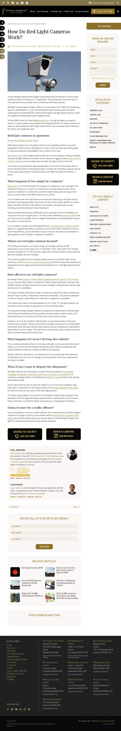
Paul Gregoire (19, 46)
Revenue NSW (69, 215)
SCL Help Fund (96, 127)
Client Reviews (96, 220)
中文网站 (93, 250)
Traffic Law (68, 11)
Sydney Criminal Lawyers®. (33, 493)
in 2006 (31, 110)
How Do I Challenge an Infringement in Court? (66, 583)
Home (10, 24)
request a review (53, 377)
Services (93, 119)
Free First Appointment (100, 224)
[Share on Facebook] (2, 22)
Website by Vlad (108, 724)
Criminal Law (56, 11)
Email (12, 478)
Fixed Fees (94, 211)
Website (19, 478)
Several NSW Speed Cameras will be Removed (31, 583)
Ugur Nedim (32, 46)
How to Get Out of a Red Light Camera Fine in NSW (65, 570)
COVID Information (99, 136)
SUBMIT (102, 85)
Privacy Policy (11, 721)
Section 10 (94, 246)
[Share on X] (2, 28)
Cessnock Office (53, 699)
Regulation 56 (14, 186)
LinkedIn (30, 497)
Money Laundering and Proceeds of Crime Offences (102, 141)
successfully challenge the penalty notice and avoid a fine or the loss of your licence (40, 373)
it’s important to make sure (62, 226)
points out (43, 120)
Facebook (22, 497)
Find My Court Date (99, 241)
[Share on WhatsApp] (2, 39)
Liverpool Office (103, 641)
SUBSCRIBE (44, 546)
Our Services (42, 11)
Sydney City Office (54, 641)
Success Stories (82, 11)
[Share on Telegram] (2, 45)
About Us (94, 207)
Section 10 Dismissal (99, 123)
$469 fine (33, 189)
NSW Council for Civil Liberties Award (47, 456)
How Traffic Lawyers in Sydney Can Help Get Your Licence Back (67, 595)
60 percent (16, 155)
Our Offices (95, 228)
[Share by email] (2, 51)
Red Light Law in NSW (32, 568)
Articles (16, 24)
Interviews (95, 132)
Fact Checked (70, 46)
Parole (93, 147)
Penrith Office (102, 662)
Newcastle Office (79, 662)
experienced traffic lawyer (67, 387)
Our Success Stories (99, 216)
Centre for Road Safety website (37, 262)
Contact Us (95, 233)
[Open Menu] (118, 11)
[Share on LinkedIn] (2, 34)
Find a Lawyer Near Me (100, 237)
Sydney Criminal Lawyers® (105, 721)
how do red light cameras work (24, 140)
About (32, 11)
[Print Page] (2, 56)
